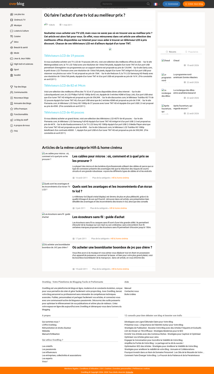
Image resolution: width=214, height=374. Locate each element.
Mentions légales (71, 368)
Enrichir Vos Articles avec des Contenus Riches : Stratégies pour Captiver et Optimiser (162, 334)
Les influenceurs (49, 352)
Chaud (176, 60)
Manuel (127, 288)
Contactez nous (131, 291)
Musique (18, 25)
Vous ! (45, 361)
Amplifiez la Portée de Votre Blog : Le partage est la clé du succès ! (153, 343)
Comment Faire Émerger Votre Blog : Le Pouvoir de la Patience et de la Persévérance (162, 355)
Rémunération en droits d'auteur (56, 328)
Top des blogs (20, 87)
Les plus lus (19, 14)
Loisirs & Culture (21, 31)
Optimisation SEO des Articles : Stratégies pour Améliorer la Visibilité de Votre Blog (161, 346)
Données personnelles (122, 368)
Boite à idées (130, 294)
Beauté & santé (21, 47)
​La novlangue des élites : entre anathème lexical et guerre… (184, 91)
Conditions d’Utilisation (89, 368)
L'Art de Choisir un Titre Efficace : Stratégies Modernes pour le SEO (153, 331)
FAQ (16, 131)
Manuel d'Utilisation (51, 334)
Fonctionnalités (21, 114)
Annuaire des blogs (22, 103)
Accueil (44, 8)
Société (17, 75)
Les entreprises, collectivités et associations (61, 355)
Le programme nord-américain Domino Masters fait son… (185, 76)
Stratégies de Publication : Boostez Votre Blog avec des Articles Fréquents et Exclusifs (162, 328)
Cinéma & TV (19, 20)
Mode (16, 53)
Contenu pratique (73, 8)
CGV (102, 368)
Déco (16, 42)
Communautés (20, 92)
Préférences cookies (141, 368)
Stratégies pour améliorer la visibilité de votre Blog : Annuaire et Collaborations (159, 349)
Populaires (193, 51)
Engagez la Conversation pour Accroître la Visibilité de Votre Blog (153, 340)
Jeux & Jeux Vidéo (22, 58)
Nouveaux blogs (21, 98)
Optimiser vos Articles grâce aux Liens (141, 337)
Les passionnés (49, 349)
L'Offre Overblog (49, 325)
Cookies (108, 368)
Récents (172, 51)
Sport (16, 69)
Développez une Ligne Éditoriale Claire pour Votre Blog (148, 322)
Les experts (47, 358)
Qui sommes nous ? (51, 322)
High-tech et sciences (23, 64)
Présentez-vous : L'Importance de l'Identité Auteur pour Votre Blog (153, 325)
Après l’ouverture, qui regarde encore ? (182, 107)
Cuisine (17, 36)
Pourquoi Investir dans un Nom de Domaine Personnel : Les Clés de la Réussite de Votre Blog (165, 352)
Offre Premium (20, 109)
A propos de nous (22, 125)
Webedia (46, 331)
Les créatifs (47, 346)
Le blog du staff (21, 120)
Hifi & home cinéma (88, 8)
